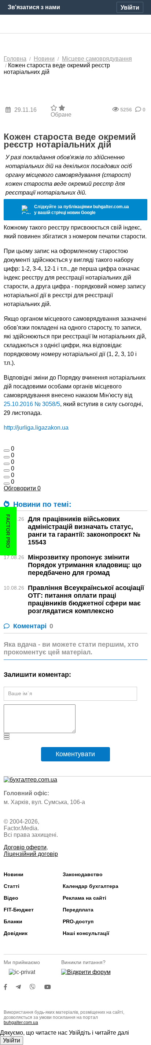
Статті (11, 886)
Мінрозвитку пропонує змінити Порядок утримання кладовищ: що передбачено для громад (84, 565)
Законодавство (83, 874)
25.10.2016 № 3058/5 (32, 404)
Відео (11, 898)
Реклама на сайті (84, 898)
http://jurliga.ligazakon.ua (36, 427)
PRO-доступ (78, 921)
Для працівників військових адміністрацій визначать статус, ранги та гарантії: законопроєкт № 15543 (84, 530)
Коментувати (75, 754)
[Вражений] (7, 464)
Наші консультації (86, 933)
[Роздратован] (7, 477)
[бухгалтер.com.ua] (75, 24)
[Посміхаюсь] (7, 457)
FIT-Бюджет (19, 910)
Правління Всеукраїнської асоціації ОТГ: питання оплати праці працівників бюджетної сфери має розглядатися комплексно (86, 599)
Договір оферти (25, 847)
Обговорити (22, 488)
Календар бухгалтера (90, 886)
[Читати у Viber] (37, 987)
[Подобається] (7, 450)
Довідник (15, 933)
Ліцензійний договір (31, 854)
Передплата (78, 910)
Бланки (13, 921)
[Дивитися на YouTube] (51, 987)
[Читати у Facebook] (10, 987)
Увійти (11, 1040)
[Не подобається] (7, 484)
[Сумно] (7, 470)
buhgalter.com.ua (21, 1022)
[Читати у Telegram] (23, 987)
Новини (13, 874)
